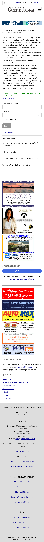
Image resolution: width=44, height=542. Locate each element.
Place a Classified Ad (22, 482)
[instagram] (26, 413)
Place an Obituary (22, 492)
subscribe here (8, 98)
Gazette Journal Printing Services (15, 382)
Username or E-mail (10, 103)
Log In (17, 2)
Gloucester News (8, 385)
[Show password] (38, 115)
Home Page (6, 379)
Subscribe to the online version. (22, 461)
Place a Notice (22, 487)
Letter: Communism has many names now (20, 158)
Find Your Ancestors (22, 517)
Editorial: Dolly (9, 152)
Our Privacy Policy (22, 451)
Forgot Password (9, 132)
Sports (5, 395)
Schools (5, 392)
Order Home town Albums (22, 522)
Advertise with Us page (24, 367)
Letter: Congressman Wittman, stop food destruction (20, 144)
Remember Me (10, 119)
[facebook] (21, 413)
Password (6, 111)
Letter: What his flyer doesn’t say (16, 165)
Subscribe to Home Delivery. (22, 466)
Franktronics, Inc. (26, 539)
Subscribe (36, 2)
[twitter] (17, 413)
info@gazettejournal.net (25, 439)
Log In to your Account (22, 271)
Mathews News (8, 389)
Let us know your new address (22, 279)
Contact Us (6, 398)
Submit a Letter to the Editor (22, 497)
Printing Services (22, 527)
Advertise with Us (22, 502)
